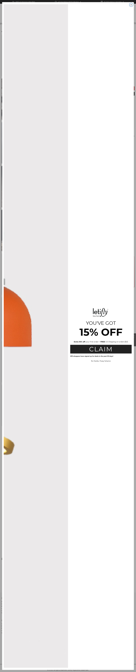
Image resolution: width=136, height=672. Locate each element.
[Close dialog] (131, 5)
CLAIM (101, 349)
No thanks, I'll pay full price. (101, 361)
